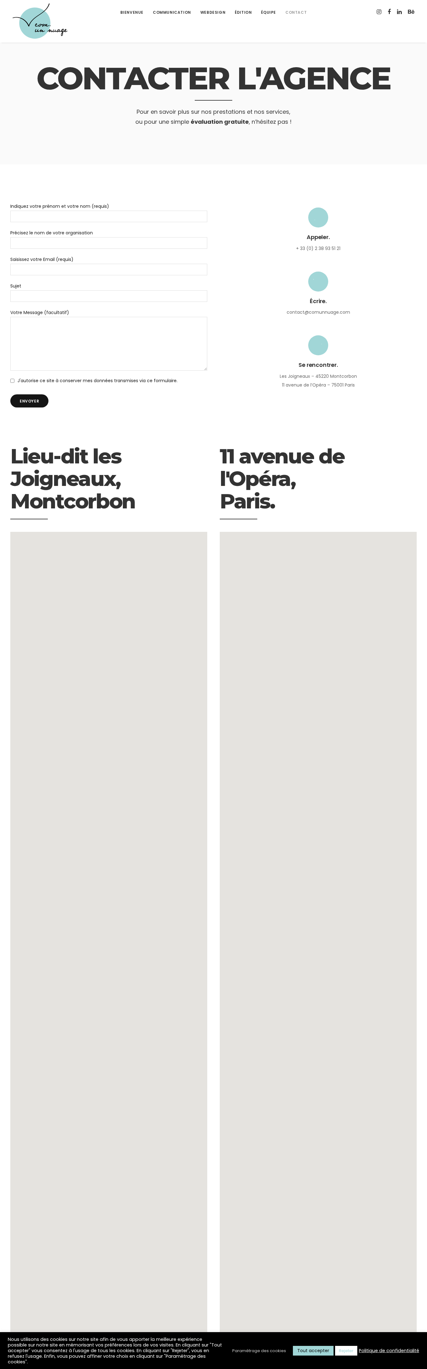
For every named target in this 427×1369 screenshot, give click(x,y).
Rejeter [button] (346, 1351)
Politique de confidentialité (389, 1350)
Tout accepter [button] (313, 1350)
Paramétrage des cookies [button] (259, 1351)
